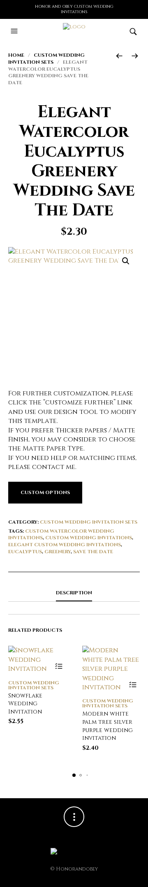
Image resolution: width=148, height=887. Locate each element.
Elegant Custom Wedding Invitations (64, 544)
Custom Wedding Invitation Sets (46, 58)
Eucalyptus (25, 551)
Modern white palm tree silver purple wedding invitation (107, 726)
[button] (15, 31)
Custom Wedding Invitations (88, 537)
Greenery (57, 551)
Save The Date (93, 551)
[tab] (74, 593)
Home (16, 55)
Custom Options (45, 492)
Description (74, 592)
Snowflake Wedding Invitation (25, 704)
